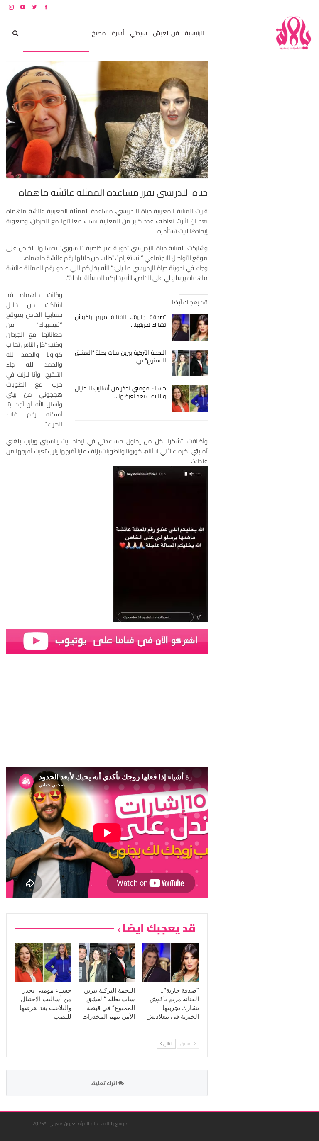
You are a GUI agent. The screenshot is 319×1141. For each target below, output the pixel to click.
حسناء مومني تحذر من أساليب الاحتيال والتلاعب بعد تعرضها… (121, 392)
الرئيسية (194, 33)
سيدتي (138, 33)
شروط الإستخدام (233, 7)
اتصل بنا (260, 7)
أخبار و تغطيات (43, 33)
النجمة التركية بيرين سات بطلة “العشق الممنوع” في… (121, 356)
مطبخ (99, 33)
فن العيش (166, 33)
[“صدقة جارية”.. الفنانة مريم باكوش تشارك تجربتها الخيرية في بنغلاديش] (190, 327)
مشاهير (76, 33)
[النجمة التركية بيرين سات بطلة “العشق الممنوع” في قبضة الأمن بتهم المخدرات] (190, 363)
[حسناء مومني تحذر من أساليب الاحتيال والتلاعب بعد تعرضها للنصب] (190, 398)
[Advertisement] (250, 185)
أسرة (118, 33)
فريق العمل (283, 7)
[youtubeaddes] (107, 641)
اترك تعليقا (104, 1083)
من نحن (306, 7)
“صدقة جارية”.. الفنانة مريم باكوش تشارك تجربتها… (121, 320)
